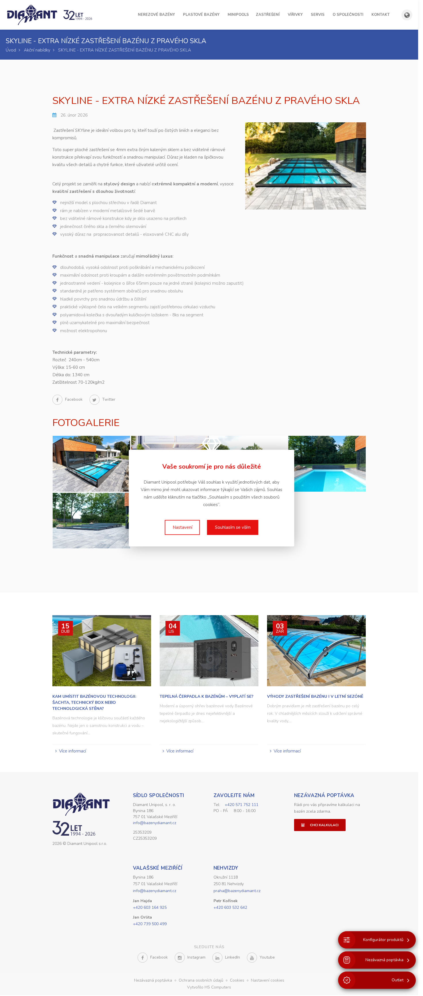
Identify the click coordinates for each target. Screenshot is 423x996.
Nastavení (182, 527)
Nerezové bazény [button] (156, 14)
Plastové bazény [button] (201, 14)
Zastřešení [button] (268, 14)
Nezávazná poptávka (324, 795)
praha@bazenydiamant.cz (237, 891)
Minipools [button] (238, 14)
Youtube (266, 957)
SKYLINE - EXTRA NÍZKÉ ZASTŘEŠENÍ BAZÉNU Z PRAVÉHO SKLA (124, 50)
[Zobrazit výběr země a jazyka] (406, 14)
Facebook (74, 399)
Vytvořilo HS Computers (209, 987)
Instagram (195, 957)
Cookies (237, 980)
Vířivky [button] (295, 14)
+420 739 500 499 (150, 924)
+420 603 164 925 (150, 907)
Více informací (72, 751)
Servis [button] (318, 14)
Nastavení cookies (267, 980)
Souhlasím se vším (233, 527)
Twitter (108, 399)
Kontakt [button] (380, 14)
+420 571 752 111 (241, 804)
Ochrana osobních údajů (201, 980)
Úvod (11, 50)
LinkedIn (232, 957)
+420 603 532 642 (230, 907)
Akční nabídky (37, 50)
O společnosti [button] (348, 14)
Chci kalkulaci (323, 825)
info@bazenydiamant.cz (154, 823)
